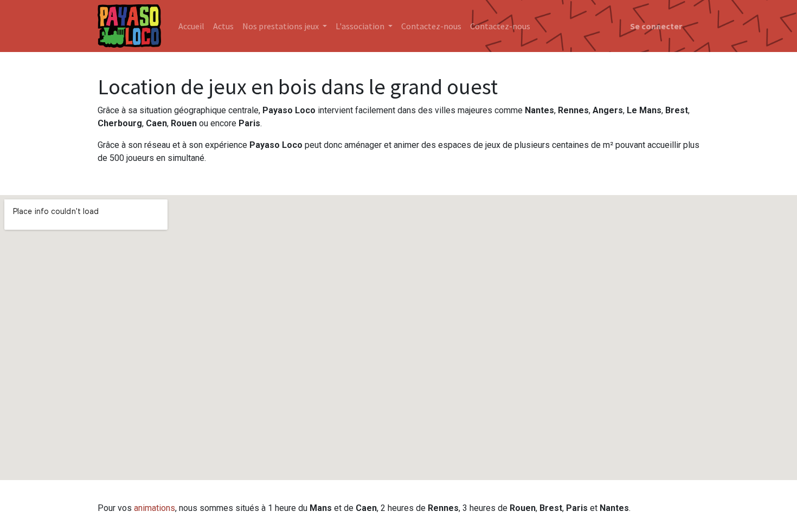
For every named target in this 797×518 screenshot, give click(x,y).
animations (154, 508)
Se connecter (656, 26)
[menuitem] (191, 26)
